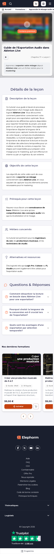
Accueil (8, 9)
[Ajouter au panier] (36, 406)
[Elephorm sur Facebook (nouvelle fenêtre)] (17, 447)
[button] (23, 416)
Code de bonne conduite (28, 492)
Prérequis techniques (27, 496)
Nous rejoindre (27, 477)
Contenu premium (27, 31)
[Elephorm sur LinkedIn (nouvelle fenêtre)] (37, 447)
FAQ (28, 462)
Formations (20, 9)
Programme (29, 551)
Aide (28, 458)
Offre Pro (28, 473)
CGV (28, 466)
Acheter (19, 406)
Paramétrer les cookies (28, 485)
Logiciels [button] (9, 515)
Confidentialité (27, 470)
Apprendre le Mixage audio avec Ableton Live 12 (40, 9)
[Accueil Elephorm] (27, 437)
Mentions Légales (28, 481)
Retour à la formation (6, 57)
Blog (28, 488)
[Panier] (35, 3)
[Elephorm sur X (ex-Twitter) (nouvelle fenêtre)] (24, 447)
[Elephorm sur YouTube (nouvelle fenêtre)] (31, 447)
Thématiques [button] (11, 505)
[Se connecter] (43, 3)
